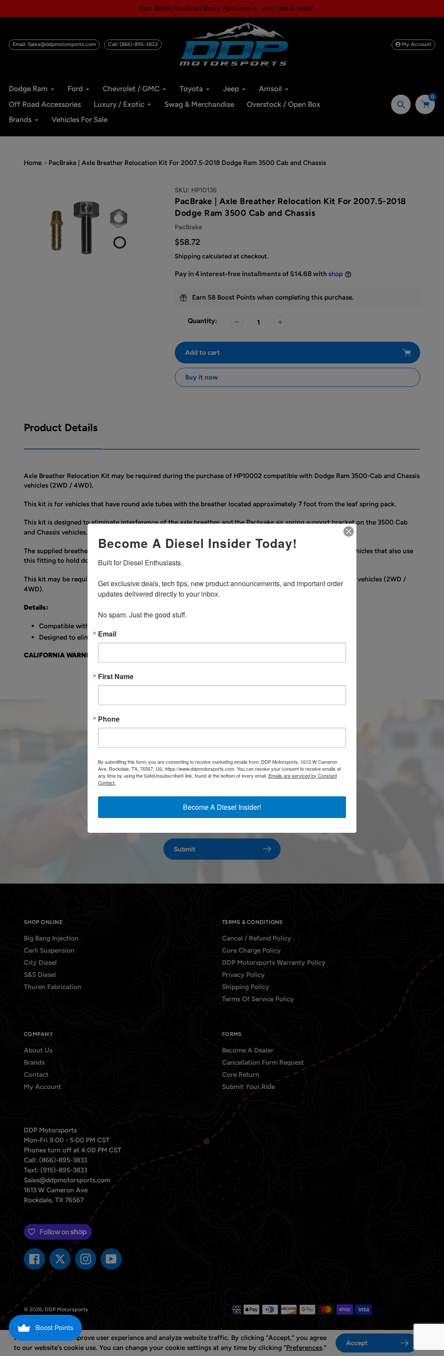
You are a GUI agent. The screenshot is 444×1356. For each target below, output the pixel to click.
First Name (116, 676)
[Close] (348, 531)
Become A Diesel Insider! (222, 807)
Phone (109, 719)
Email (107, 633)
